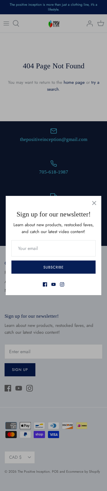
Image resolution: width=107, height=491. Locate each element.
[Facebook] (45, 284)
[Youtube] (53, 284)
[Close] (94, 203)
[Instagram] (62, 284)
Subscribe (53, 267)
